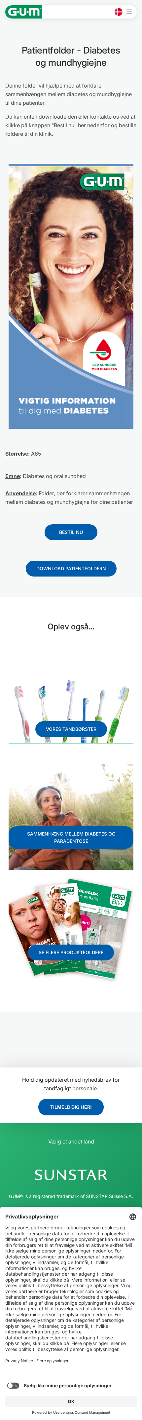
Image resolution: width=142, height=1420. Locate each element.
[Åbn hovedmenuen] (131, 12)
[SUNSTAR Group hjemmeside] (71, 1175)
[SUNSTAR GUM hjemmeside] (23, 12)
